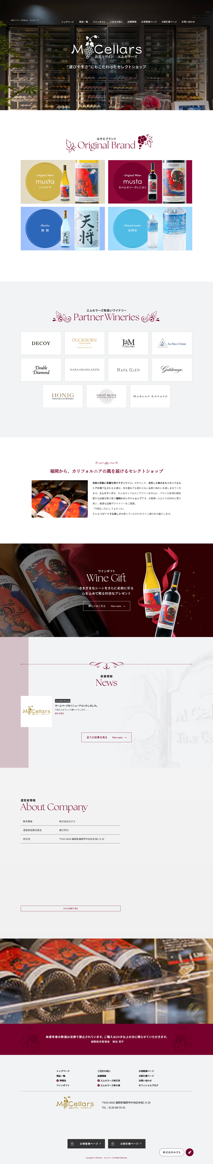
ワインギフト (99, 21)
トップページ (68, 21)
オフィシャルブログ (148, 1085)
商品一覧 (60, 1075)
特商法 (63, 1080)
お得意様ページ (149, 21)
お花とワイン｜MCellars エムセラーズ (25, 20)
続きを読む (59, 713)
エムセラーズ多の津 (110, 1085)
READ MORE (106, 737)
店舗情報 (132, 21)
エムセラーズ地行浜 (110, 1080)
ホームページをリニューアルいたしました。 (77, 705)
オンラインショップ (84, 21)
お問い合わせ (188, 21)
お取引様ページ (169, 21)
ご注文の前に (116, 21)
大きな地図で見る (70, 908)
